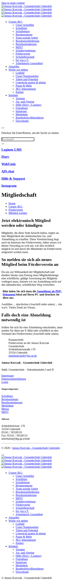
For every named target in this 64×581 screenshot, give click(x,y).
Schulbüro (21, 28)
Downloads (22, 120)
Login (4, 382)
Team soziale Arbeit (27, 37)
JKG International (26, 88)
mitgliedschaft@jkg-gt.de (23, 355)
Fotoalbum (22, 108)
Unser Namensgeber (27, 76)
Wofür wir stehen (18, 69)
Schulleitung (23, 31)
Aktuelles (14, 66)
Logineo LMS (11, 149)
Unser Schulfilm (25, 24)
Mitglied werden (18, 213)
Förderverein (23, 53)
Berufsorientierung (26, 44)
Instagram (21, 111)
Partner (20, 92)
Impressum (7, 375)
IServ (5, 157)
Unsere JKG (16, 21)
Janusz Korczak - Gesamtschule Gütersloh (36, 447)
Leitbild (20, 72)
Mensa (5, 408)
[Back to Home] (26, 11)
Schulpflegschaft (25, 56)
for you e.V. (22, 60)
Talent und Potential (27, 79)
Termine (20, 98)
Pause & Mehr (24, 85)
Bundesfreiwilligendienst (30, 117)
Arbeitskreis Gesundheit (29, 63)
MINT (19, 47)
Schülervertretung (26, 50)
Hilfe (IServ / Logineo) (28, 104)
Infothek (13, 95)
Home (12, 203)
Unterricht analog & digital (31, 82)
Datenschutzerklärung (13, 378)
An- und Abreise (25, 101)
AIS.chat (7, 171)
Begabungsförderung (27, 40)
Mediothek (22, 114)
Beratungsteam (24, 34)
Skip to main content (13, 2)
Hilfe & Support (13, 178)
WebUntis (8, 164)
